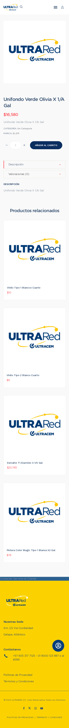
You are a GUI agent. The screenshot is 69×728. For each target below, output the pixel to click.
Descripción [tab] (16, 164)
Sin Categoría (24, 129)
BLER (16, 133)
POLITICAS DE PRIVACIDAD (20, 717)
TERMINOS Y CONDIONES (49, 717)
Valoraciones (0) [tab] (19, 174)
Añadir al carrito (46, 145)
